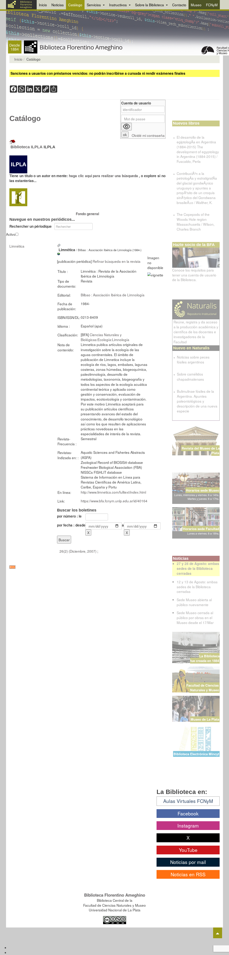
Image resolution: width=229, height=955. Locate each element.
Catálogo (75, 4)
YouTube (188, 850)
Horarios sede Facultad (201, 528)
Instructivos (118, 4)
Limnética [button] (16, 246)
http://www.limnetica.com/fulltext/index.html (113, 492)
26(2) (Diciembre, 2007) (78, 551)
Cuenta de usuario (136, 103)
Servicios (94, 4)
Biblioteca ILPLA (26, 147)
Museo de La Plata (205, 719)
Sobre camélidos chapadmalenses (190, 376)
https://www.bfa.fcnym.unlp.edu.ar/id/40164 (114, 500)
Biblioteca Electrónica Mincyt (196, 753)
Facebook (188, 813)
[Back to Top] (217, 932)
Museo (196, 4)
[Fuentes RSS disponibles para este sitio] (87, 567)
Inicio (43, 4)
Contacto (179, 4)
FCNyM (212, 4)
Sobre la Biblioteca (150, 4)
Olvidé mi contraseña (148, 135)
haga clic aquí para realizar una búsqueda (104, 175)
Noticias (57, 4)
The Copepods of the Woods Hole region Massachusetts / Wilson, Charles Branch (195, 221)
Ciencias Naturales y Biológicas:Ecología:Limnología (105, 337)
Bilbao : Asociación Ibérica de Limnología (112, 294)
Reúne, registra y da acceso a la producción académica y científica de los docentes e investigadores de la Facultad (196, 331)
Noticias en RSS (188, 874)
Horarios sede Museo (202, 490)
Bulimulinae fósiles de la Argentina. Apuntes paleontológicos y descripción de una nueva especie (197, 401)
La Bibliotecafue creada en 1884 (205, 658)
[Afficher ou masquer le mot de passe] (126, 126)
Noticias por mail (188, 862)
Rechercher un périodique (30, 226)
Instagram (188, 825)
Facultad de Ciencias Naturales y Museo (203, 687)
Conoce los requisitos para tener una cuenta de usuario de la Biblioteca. (194, 274)
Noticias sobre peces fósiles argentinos (193, 359)
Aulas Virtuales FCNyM (188, 801)
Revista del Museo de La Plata (201, 450)
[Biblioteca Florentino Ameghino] (21, 4)
